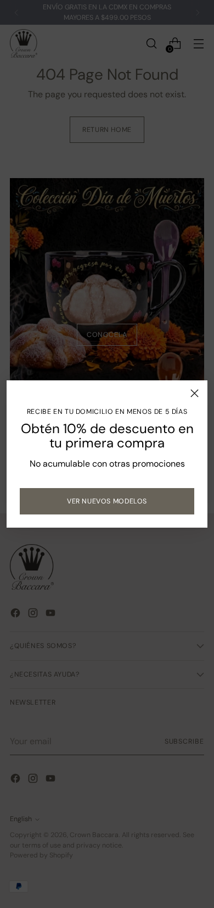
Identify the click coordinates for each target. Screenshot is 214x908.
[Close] (194, 393)
